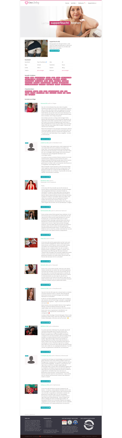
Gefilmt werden (40, 79)
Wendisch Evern (57, 143)
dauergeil (35, 91)
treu (64, 93)
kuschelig (33, 93)
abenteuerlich (28, 91)
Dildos (53, 77)
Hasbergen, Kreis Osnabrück (48, 182)
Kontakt (83, 436)
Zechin (52, 238)
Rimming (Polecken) (45, 82)
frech (61, 91)
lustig (47, 93)
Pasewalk (55, 265)
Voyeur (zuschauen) (66, 84)
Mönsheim (56, 326)
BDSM (32, 77)
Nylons (46, 81)
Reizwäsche (36, 82)
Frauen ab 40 (48, 423)
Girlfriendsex (49, 79)
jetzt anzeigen (40, 70)
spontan (60, 93)
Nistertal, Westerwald (62, 355)
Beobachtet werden (40, 77)
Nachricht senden (54, 50)
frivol (66, 91)
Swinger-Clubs (50, 84)
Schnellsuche (48, 420)
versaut (68, 93)
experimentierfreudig (54, 91)
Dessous (48, 77)
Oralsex (51, 81)
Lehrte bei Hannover (61, 211)
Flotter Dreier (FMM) (30, 79)
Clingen (54, 103)
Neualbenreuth (57, 288)
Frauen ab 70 (48, 426)
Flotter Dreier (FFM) (66, 77)
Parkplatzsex (65, 81)
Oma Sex (67, 3)
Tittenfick (57, 84)
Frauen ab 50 (48, 424)
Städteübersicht (49, 421)
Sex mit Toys (42, 84)
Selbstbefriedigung (63, 82)
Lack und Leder (39, 81)
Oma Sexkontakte (32, 421)
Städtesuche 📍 (81, 3)
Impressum (94, 436)
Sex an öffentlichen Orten (31, 84)
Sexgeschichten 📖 (92, 3)
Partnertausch (28, 82)
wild (26, 94)
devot (40, 91)
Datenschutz (88, 436)
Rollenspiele (55, 82)
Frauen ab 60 (48, 425)
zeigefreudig (32, 94)
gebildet (27, 93)
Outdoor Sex (57, 81)
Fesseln (58, 77)
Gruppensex (56, 79)
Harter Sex (63, 79)
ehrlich (45, 91)
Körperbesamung (29, 81)
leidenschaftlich (40, 93)
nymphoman (53, 93)
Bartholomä (57, 385)
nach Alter (73, 3)
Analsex (27, 77)
